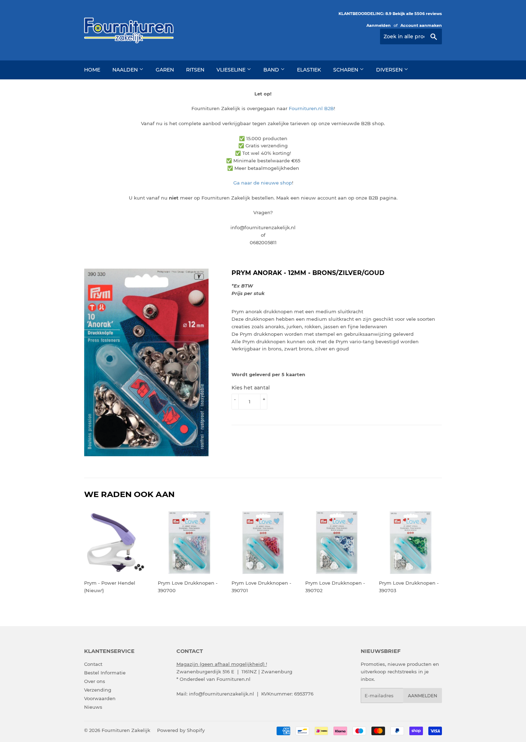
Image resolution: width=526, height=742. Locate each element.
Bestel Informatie (105, 672)
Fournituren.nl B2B (311, 108)
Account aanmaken (421, 25)
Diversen (390, 70)
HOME (92, 70)
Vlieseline (231, 70)
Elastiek (309, 70)
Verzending (97, 690)
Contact (93, 664)
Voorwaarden (100, 698)
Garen (165, 70)
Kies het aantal (251, 387)
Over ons (94, 681)
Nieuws (93, 707)
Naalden (125, 70)
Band (272, 70)
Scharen (346, 70)
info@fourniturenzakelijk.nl (221, 694)
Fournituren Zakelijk (126, 730)
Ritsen (195, 70)
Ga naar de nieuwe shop (262, 183)
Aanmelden (378, 25)
